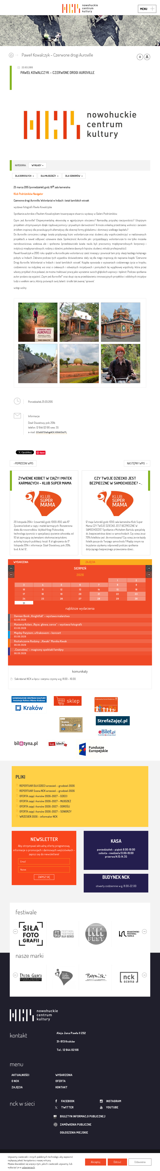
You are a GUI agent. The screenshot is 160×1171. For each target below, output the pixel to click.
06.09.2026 (20, 644)
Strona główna (14, 55)
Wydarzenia (63, 1075)
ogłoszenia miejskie (74, 1132)
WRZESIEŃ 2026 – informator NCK (38, 816)
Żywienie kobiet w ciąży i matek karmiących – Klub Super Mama (45, 480)
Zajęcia (17, 1087)
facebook (67, 1101)
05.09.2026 (20, 636)
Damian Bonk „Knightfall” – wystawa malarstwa (41, 616)
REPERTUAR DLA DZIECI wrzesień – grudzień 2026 (47, 785)
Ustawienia (140, 1162)
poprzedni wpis (23, 463)
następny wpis (137, 463)
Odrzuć (117, 1162)
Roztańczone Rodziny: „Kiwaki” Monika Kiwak (40, 641)
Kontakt (61, 1087)
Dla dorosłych (24, 175)
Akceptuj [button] (95, 1162)
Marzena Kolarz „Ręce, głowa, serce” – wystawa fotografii (48, 624)
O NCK (15, 1081)
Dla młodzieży (49, 175)
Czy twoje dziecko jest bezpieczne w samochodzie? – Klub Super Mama (115, 480)
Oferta (60, 1081)
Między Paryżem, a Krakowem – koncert (37, 632)
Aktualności (20, 1075)
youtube (112, 1107)
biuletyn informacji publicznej (82, 1116)
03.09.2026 (20, 628)
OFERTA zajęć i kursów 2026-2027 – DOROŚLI (45, 806)
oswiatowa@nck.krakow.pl (51, 432)
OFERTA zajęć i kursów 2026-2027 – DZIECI (43, 796)
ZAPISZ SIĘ (44, 877)
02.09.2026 (20, 619)
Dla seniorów (74, 175)
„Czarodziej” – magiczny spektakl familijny (39, 649)
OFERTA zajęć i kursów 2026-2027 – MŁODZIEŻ (45, 801)
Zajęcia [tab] (90, 562)
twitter (67, 1107)
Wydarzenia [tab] (20, 562)
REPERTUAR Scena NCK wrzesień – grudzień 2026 (47, 790)
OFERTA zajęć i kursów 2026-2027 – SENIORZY (45, 811)
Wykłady (37, 165)
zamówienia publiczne (75, 1124)
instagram (113, 1101)
